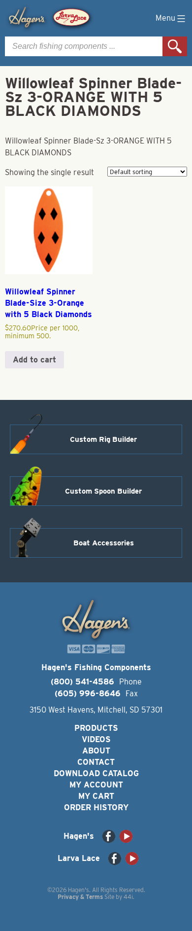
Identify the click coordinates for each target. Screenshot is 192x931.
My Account (96, 784)
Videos (96, 739)
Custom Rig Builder (103, 439)
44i (128, 896)
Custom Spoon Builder (103, 491)
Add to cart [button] (34, 359)
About (96, 750)
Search (174, 46)
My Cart (96, 796)
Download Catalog (96, 773)
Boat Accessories (103, 542)
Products (96, 728)
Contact (96, 762)
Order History (96, 807)
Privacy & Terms (80, 896)
